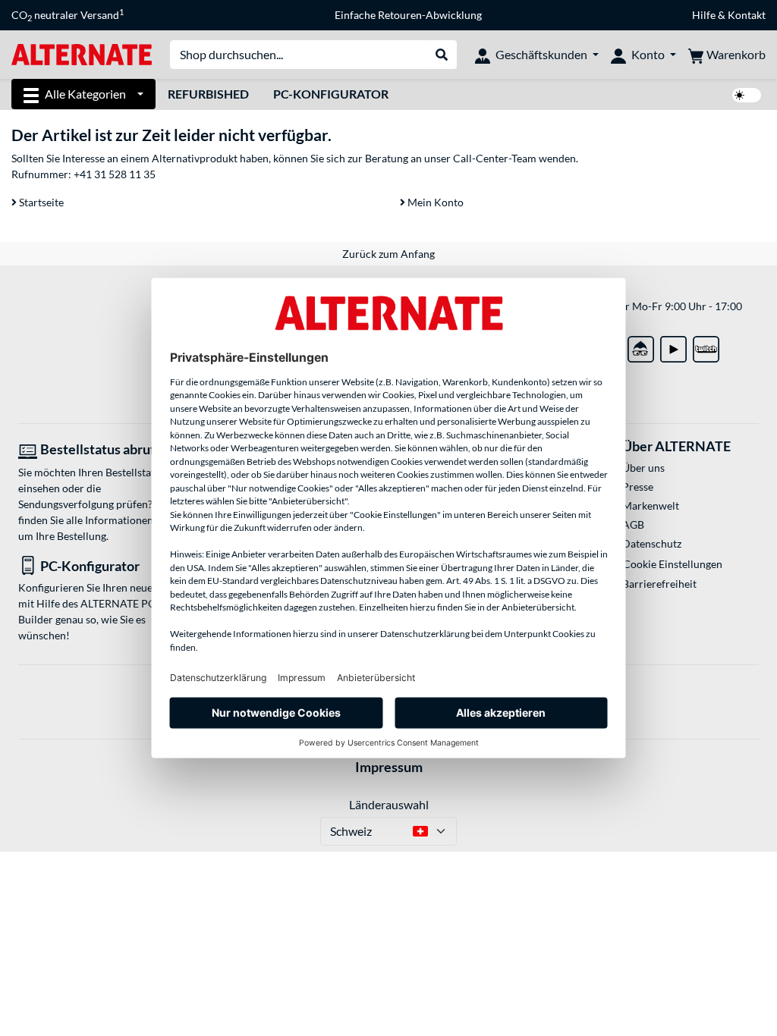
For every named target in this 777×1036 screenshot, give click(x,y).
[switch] (746, 95)
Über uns (643, 467)
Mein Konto (434, 202)
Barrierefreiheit (659, 583)
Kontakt (747, 14)
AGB (633, 524)
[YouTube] (673, 346)
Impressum (389, 766)
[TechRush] (641, 346)
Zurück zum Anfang (388, 253)
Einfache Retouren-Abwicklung (408, 14)
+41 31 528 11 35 (115, 174)
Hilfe (704, 14)
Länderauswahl (389, 804)
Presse (637, 486)
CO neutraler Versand (67, 15)
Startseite (40, 202)
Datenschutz (651, 543)
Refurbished (208, 93)
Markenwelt (650, 505)
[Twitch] (706, 346)
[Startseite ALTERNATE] (81, 53)
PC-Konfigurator (330, 93)
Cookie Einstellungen (672, 563)
